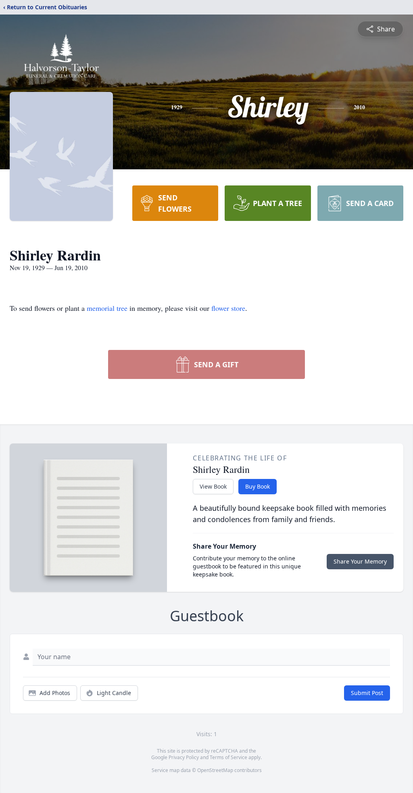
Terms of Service (228, 757)
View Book (213, 486)
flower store (228, 308)
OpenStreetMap (215, 770)
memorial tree (107, 308)
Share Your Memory (360, 561)
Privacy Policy (184, 757)
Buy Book (257, 486)
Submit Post (367, 693)
